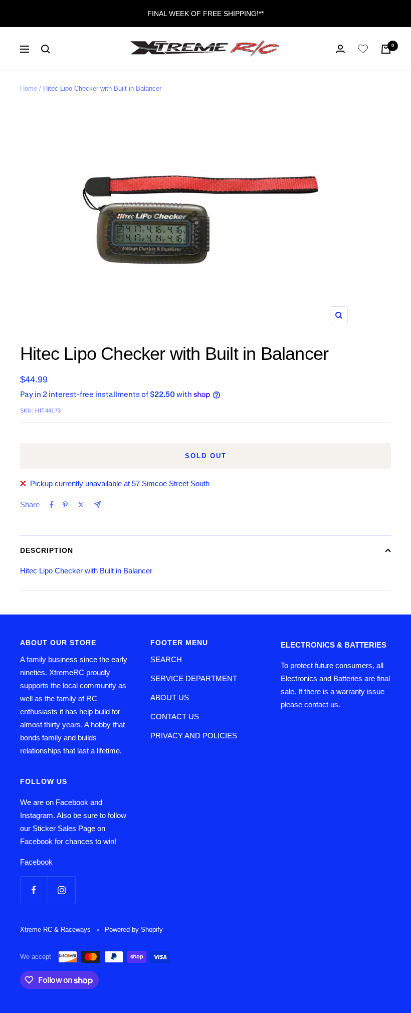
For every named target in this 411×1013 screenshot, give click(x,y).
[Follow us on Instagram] (61, 890)
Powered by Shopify (134, 929)
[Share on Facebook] (52, 504)
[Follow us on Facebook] (34, 890)
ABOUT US (169, 697)
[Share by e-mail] (97, 504)
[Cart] (386, 49)
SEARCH (166, 659)
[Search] (45, 49)
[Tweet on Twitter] (81, 504)
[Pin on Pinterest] (65, 504)
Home (28, 88)
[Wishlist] (363, 51)
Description (46, 550)
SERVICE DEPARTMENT (193, 678)
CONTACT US (174, 716)
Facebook (36, 862)
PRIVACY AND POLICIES (193, 735)
